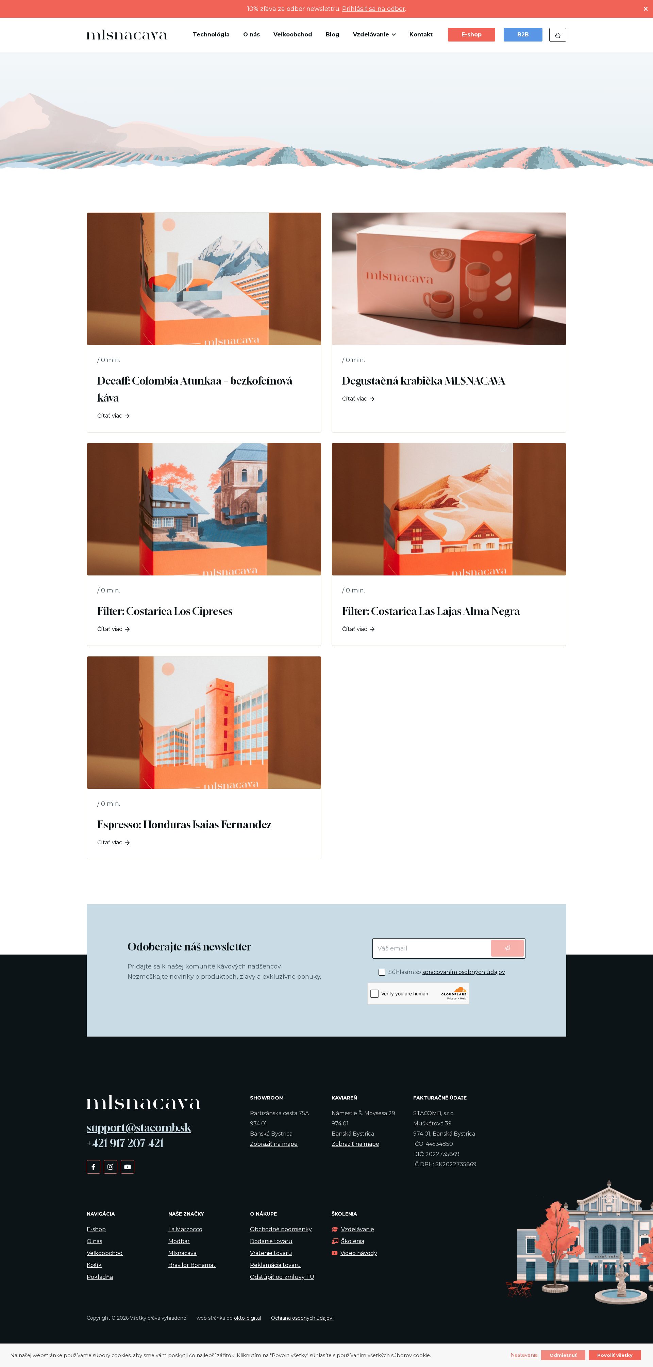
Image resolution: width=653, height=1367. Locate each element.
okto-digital (247, 1318)
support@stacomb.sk (139, 1127)
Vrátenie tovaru (271, 1253)
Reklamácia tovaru (275, 1265)
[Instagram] (110, 1166)
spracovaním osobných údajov (463, 972)
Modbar (179, 1241)
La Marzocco (185, 1229)
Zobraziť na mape (274, 1144)
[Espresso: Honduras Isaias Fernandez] (204, 757)
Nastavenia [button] (524, 1355)
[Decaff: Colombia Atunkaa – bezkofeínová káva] (204, 322)
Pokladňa (100, 1277)
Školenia (352, 1241)
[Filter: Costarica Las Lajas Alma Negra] (449, 544)
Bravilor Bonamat (192, 1265)
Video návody (358, 1253)
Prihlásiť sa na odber (373, 9)
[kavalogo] (127, 35)
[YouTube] (127, 1166)
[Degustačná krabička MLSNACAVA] (449, 322)
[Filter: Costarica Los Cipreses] (204, 544)
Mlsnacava (182, 1253)
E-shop (96, 1229)
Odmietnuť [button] (563, 1355)
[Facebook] (93, 1166)
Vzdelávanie (357, 1229)
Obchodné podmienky (281, 1229)
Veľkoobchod (105, 1253)
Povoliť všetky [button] (615, 1355)
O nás (94, 1241)
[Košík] (557, 35)
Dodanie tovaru (271, 1241)
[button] (392, 35)
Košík (94, 1265)
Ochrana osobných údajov (302, 1318)
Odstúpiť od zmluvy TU (282, 1277)
